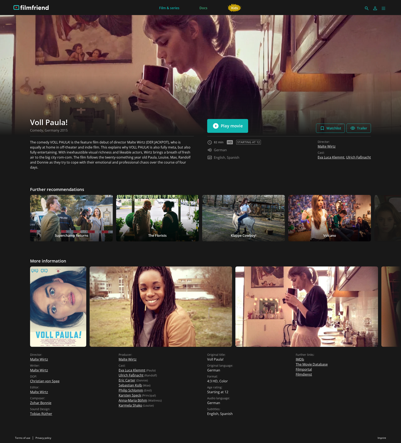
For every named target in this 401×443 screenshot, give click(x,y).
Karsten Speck (130, 395)
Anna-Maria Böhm (133, 400)
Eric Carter (127, 380)
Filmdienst (304, 374)
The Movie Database (312, 364)
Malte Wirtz (327, 146)
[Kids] (234, 7)
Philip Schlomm (131, 390)
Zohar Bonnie (40, 403)
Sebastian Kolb (130, 385)
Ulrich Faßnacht (358, 157)
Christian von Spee (45, 381)
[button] (383, 8)
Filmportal (304, 369)
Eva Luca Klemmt (331, 157)
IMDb (300, 359)
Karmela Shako (130, 405)
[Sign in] (375, 8)
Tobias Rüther (41, 413)
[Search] (367, 8)
